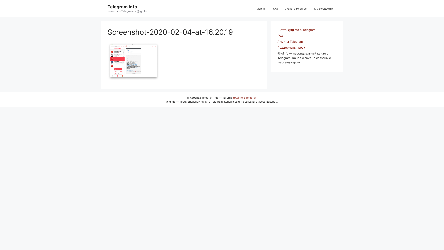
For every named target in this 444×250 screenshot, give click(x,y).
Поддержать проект (292, 47)
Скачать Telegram (296, 8)
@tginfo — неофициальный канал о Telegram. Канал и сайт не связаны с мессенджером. (304, 58)
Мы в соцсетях (323, 8)
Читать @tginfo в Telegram (296, 30)
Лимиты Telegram (290, 41)
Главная (261, 8)
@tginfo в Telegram (245, 97)
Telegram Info (122, 6)
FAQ (275, 8)
